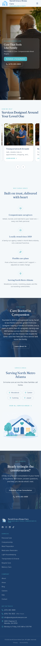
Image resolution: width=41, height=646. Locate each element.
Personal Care (7, 538)
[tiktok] (13, 527)
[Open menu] (37, 3)
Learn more (10, 158)
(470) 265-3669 (15, 64)
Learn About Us (20, 346)
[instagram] (6, 527)
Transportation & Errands (10, 559)
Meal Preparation (8, 546)
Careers (4, 591)
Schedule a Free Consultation (20, 490)
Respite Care (6, 563)
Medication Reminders (9, 550)
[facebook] (3, 527)
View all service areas (19, 405)
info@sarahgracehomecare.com (15, 617)
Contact (4, 599)
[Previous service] (18, 167)
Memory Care (6, 567)
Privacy (15, 642)
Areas (4, 582)
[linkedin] (10, 527)
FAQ (3, 595)
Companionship (7, 542)
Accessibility (24, 642)
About (4, 578)
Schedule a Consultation (15, 59)
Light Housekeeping (9, 554)
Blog (3, 586)
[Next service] (23, 167)
